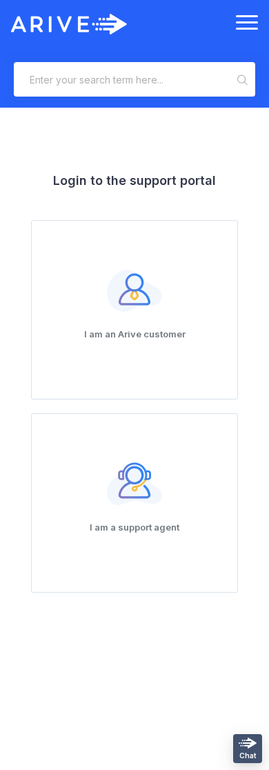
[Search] (243, 79)
